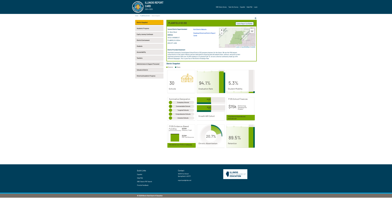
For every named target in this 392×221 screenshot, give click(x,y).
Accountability (141, 52)
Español (242, 7)
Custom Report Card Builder (245, 23)
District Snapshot (142, 22)
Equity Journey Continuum (145, 34)
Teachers (140, 58)
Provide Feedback (142, 185)
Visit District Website (200, 29)
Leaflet (237, 47)
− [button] (221, 33)
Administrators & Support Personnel (148, 64)
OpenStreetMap (245, 47)
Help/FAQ (249, 7)
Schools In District (142, 70)
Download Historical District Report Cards (204, 34)
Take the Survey (233, 7)
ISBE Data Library (221, 7)
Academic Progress (143, 28)
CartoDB (253, 47)
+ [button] (221, 30)
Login (255, 7)
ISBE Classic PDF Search (144, 181)
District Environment (143, 40)
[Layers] (252, 31)
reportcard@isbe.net (184, 180)
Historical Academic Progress (146, 76)
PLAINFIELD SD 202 (145, 15)
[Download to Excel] (255, 18)
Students (139, 46)
